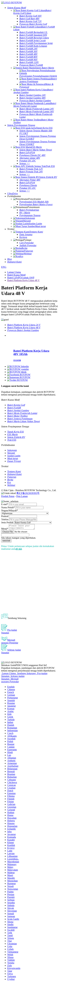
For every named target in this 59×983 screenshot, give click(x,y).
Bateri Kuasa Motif (16, 275)
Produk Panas (7, 496)
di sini (19, 549)
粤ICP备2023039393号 (27, 493)
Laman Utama (14, 272)
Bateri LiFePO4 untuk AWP (20, 277)
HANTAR (6, 541)
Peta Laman (22, 496)
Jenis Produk (7, 522)
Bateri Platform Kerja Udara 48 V (23, 280)
